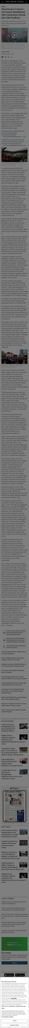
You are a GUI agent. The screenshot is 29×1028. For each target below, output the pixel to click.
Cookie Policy (14, 998)
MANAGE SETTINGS (14, 1025)
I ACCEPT (14, 1020)
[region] (14, 1002)
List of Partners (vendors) (7, 1016)
